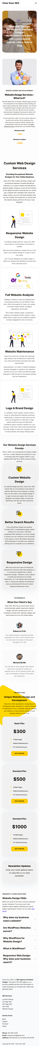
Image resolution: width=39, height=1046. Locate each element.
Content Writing (7, 999)
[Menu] (36, 3)
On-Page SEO (7, 1002)
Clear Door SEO (10, 3)
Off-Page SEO (7, 1004)
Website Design (7, 1009)
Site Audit (5, 1006)
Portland (5, 1024)
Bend (4, 1019)
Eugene (4, 1021)
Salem (4, 1026)
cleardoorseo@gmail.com (16, 1035)
